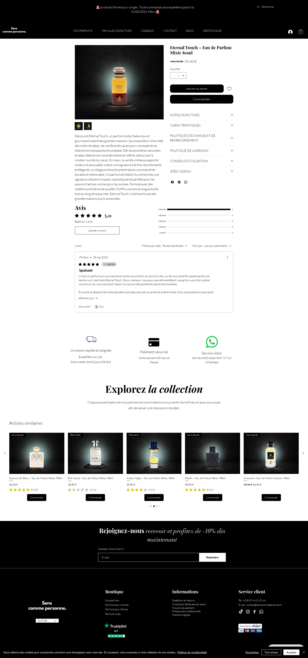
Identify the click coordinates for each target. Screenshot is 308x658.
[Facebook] (254, 611)
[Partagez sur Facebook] (172, 182)
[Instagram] (247, 611)
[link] (23, 489)
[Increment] (183, 75)
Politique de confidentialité (192, 652)
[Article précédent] (5, 453)
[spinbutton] (178, 75)
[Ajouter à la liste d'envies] (229, 88)
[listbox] (47, 621)
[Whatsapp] (261, 611)
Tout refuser (271, 652)
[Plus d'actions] (227, 257)
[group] (154, 467)
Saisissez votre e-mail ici (110, 549)
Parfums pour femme (116, 609)
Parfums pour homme (117, 604)
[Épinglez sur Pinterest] (179, 182)
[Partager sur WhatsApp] (186, 182)
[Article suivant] (303, 453)
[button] (118, 30)
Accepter (291, 652)
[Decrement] (173, 75)
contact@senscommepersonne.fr (264, 604)
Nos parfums (112, 600)
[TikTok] (240, 611)
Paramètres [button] (252, 652)
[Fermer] (304, 652)
